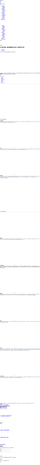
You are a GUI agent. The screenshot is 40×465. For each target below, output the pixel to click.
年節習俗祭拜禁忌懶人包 (3, 444)
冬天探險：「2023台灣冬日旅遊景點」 (4, 404)
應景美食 (3, 50)
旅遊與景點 (2, 32)
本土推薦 (3, 31)
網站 (0, 451)
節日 (1, 50)
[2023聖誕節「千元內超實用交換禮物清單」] (4, 428)
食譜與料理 (2, 28)
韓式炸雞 (2, 78)
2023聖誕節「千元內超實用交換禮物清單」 (5, 405)
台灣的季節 (3, 37)
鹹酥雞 (2, 80)
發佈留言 (1, 459)
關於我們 (2, 38)
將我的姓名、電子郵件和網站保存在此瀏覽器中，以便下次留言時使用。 (9, 457)
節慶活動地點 (4, 34)
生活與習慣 (2, 35)
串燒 (1, 81)
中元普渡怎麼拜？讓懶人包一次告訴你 (4, 437)
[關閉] (0, 461)
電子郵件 (1, 450)
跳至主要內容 (1, 0)
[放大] (14, 147)
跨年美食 (6, 408)
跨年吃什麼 (1, 408)
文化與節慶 (2, 25)
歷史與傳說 (3, 26)
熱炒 (1, 77)
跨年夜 (4, 408)
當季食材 (3, 29)
